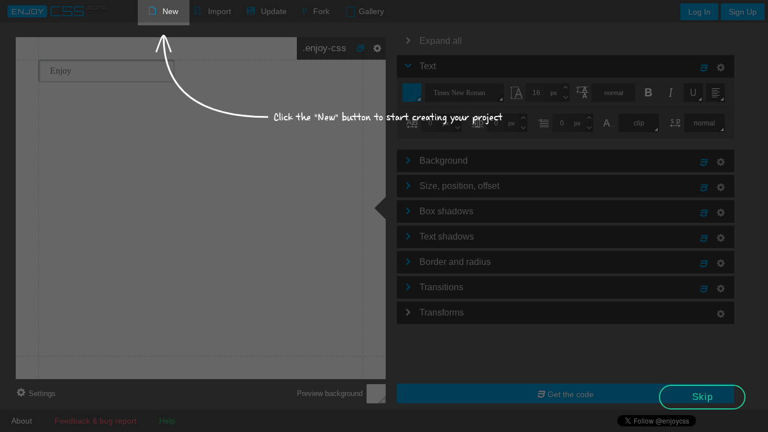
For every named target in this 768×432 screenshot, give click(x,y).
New (170, 11)
